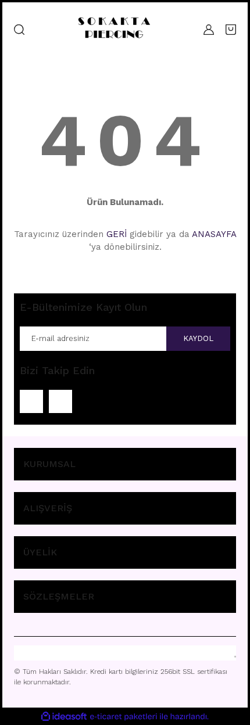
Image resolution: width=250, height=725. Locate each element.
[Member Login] (208, 29)
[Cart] (231, 29)
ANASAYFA (214, 234)
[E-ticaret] (124, 716)
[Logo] (114, 29)
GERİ (116, 234)
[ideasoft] (64, 716)
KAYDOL (198, 338)
